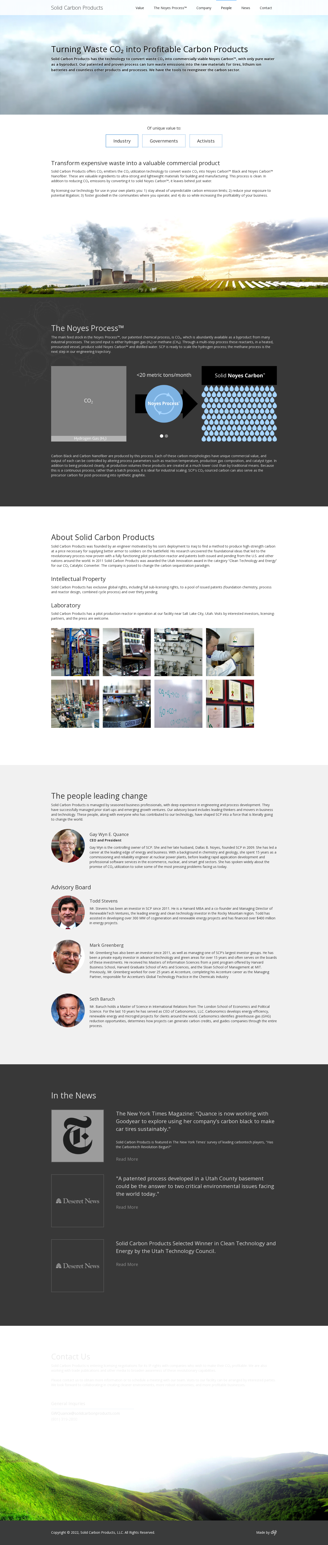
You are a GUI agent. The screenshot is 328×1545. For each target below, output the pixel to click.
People (226, 8)
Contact (266, 8)
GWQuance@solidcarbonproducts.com (85, 1413)
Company (203, 8)
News (245, 8)
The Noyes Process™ (170, 8)
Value (140, 8)
